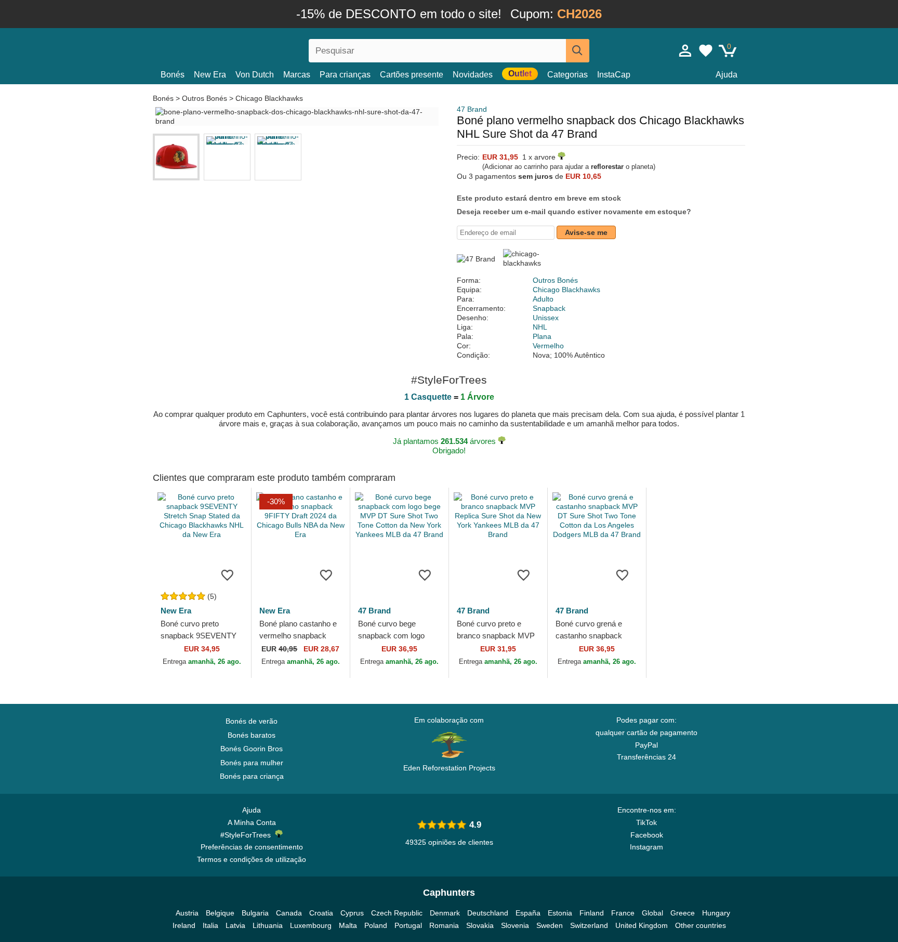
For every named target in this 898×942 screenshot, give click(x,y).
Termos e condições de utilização (251, 859)
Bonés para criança (252, 776)
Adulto (543, 299)
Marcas (296, 74)
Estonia (560, 913)
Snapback (549, 308)
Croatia (321, 913)
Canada (289, 913)
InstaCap (613, 74)
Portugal (408, 925)
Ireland (184, 925)
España (528, 913)
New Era (210, 74)
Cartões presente (411, 74)
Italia (210, 925)
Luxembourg (311, 925)
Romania (444, 925)
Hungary (716, 913)
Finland (591, 913)
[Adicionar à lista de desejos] (227, 574)
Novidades (473, 74)
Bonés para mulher (251, 762)
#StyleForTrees (247, 835)
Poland (375, 925)
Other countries (700, 925)
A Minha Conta (252, 822)
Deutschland (487, 913)
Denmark (445, 913)
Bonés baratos (251, 735)
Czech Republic (396, 913)
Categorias (567, 74)
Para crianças (345, 74)
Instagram (646, 847)
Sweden (549, 925)
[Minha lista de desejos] (705, 50)
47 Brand (472, 109)
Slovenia (515, 925)
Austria (187, 913)
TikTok (646, 822)
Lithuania (268, 925)
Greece (682, 913)
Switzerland (589, 925)
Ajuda (726, 74)
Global (652, 913)
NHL (540, 327)
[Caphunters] (251, 48)
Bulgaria (255, 913)
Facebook (646, 835)
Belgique (220, 913)
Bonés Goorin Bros (251, 748)
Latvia (235, 925)
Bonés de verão (252, 721)
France (623, 913)
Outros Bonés (204, 98)
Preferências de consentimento (252, 847)
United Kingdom (641, 925)
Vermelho (548, 346)
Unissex (546, 317)
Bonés (172, 74)
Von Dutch (254, 74)
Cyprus (352, 913)
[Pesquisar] (577, 50)
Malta (348, 925)
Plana (542, 336)
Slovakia (480, 925)
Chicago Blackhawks (269, 98)
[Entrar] (685, 50)
